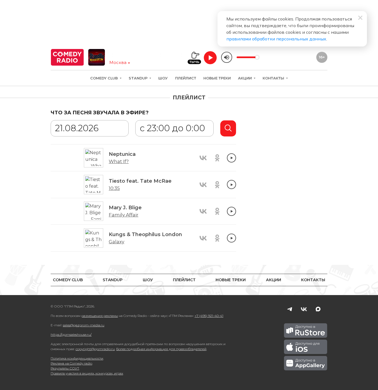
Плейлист (185, 78)
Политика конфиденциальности (77, 358)
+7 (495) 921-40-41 (209, 316)
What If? (119, 161)
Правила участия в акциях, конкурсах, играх (87, 373)
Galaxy (116, 241)
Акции (245, 78)
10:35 (114, 188)
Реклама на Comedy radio (71, 363)
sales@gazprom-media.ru (83, 325)
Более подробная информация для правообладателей (161, 349)
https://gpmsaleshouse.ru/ (71, 334)
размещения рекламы (99, 316)
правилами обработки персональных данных (276, 39)
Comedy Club (104, 78)
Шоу (163, 78)
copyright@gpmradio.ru (95, 349)
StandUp (139, 78)
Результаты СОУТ (65, 368)
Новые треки (217, 78)
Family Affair (123, 215)
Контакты (274, 78)
